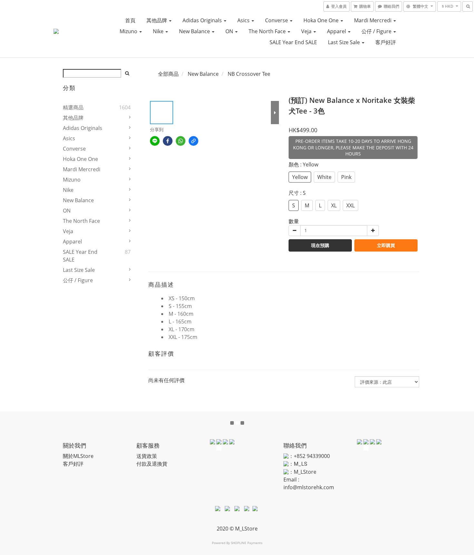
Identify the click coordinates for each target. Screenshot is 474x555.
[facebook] (168, 141)
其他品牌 (157, 20)
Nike (159, 31)
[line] (155, 141)
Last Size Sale (344, 42)
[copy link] (193, 141)
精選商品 (73, 107)
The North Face (268, 31)
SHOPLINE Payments (246, 542)
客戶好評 (385, 42)
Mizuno (129, 31)
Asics (244, 20)
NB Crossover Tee (249, 73)
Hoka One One (321, 20)
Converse (277, 20)
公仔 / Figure (377, 31)
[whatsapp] (180, 141)
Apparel (337, 31)
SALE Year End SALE (293, 42)
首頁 (130, 20)
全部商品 (168, 73)
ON (229, 31)
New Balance (195, 31)
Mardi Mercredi (373, 20)
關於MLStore (78, 456)
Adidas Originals (203, 20)
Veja (307, 31)
